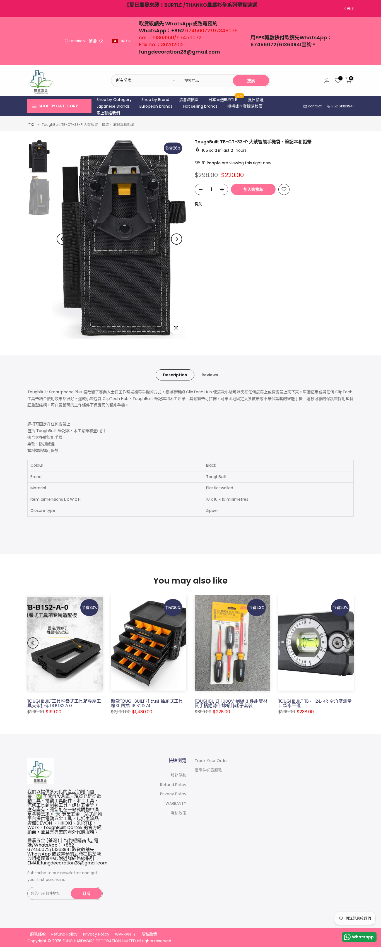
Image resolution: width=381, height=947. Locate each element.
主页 (31, 124)
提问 (198, 203)
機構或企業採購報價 (244, 106)
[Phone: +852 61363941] (329, 106)
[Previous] (62, 239)
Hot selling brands (200, 106)
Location (77, 41)
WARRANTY (175, 803)
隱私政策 (178, 813)
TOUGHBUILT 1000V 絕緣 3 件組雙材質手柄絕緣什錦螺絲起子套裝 (231, 703)
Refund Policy (173, 784)
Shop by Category (114, 99)
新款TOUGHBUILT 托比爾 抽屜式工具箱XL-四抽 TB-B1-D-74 (147, 703)
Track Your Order (211, 760)
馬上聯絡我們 (108, 113)
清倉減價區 (189, 99)
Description (175, 374)
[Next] (176, 239)
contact (314, 106)
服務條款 (178, 775)
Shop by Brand (155, 99)
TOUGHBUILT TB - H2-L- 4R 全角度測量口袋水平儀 (315, 703)
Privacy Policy (173, 794)
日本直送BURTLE (225, 99)
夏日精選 (256, 99)
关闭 (33, 8)
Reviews (210, 374)
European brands (155, 106)
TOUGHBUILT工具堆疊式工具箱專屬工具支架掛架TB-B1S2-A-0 (64, 703)
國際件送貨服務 (208, 770)
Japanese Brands (113, 106)
